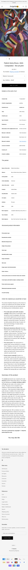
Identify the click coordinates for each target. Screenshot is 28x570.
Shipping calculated (14, 71)
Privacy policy (5, 504)
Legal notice (5, 501)
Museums (4, 476)
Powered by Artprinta (14, 550)
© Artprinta (14, 548)
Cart (3, 494)
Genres (3, 483)
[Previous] (6, 58)
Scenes (3, 486)
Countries (4, 481)
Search (3, 509)
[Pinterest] (2, 460)
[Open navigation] (2, 6)
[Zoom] (25, 12)
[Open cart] (26, 6)
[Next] (21, 58)
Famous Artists (5, 471)
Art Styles (4, 473)
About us (4, 516)
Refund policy (5, 519)
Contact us (4, 497)
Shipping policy (5, 511)
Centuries (4, 478)
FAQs (3, 499)
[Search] (23, 6)
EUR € (13, 545)
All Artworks (4, 468)
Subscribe (7, 538)
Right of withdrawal (6, 506)
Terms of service (6, 514)
